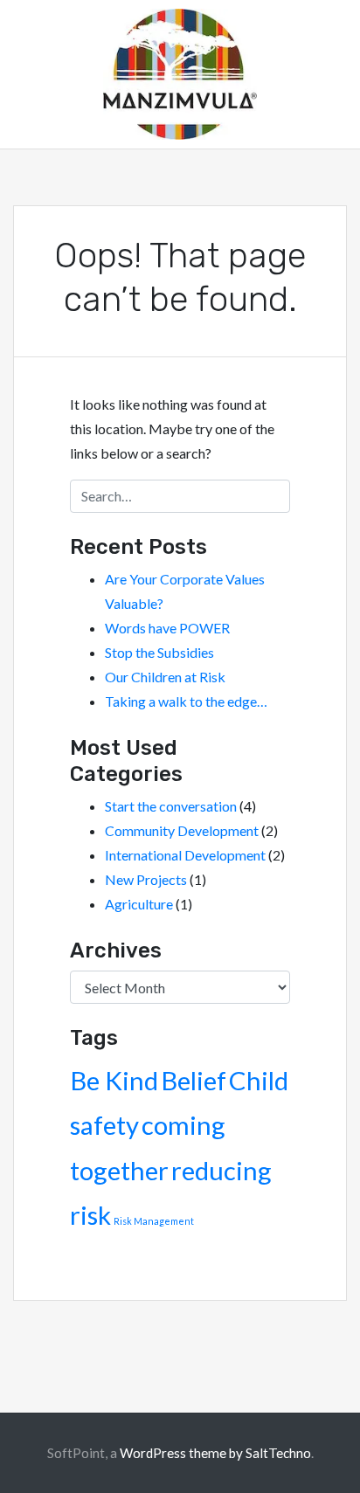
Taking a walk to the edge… (186, 701)
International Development (185, 855)
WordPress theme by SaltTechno (215, 1453)
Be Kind (114, 1080)
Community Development (182, 830)
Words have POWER (167, 627)
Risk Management (154, 1221)
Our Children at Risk (165, 676)
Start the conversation (171, 806)
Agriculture (139, 903)
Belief (193, 1080)
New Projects (146, 879)
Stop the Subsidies (159, 652)
